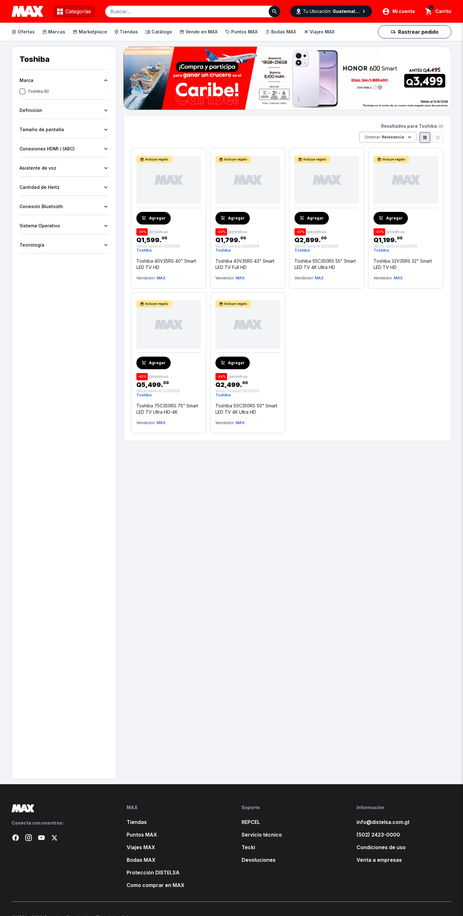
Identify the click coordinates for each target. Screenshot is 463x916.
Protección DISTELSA (153, 872)
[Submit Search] (274, 11)
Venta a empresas (379, 860)
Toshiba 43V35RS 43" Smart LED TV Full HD (244, 264)
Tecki (248, 847)
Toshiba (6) (38, 91)
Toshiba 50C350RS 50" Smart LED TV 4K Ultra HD (246, 409)
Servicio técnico (262, 834)
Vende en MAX (202, 31)
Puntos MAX (244, 31)
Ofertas (26, 31)
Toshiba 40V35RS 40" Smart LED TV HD (166, 264)
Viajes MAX (322, 31)
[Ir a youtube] (41, 838)
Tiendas (129, 31)
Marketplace (93, 31)
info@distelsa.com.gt (383, 822)
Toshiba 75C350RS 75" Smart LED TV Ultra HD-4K (167, 409)
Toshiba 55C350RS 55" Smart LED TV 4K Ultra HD (325, 264)
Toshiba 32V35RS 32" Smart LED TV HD (403, 264)
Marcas (56, 31)
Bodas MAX (283, 31)
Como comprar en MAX (156, 885)
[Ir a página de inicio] (59, 808)
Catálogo (161, 31)
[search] (429, 11)
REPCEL (251, 822)
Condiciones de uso (381, 847)
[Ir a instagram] (28, 838)
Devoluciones (259, 860)
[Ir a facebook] (16, 838)
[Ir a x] (54, 838)
